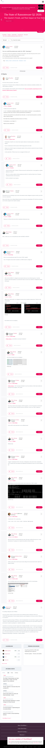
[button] (41, 6)
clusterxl (10, 60)
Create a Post (40, 31)
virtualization (21, 60)
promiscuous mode (15, 60)
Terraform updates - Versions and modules (33, 653)
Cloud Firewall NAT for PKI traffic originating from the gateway (32, 650)
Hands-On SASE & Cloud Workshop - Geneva (11, 714)
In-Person (5, 683)
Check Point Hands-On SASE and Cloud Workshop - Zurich (10, 694)
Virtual (5, 675)
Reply (39, 67)
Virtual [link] (12, 672)
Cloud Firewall (20, 34)
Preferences (41, 10)
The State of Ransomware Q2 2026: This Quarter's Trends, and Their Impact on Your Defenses (11, 680)
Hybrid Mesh (14, 34)
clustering (7, 60)
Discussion (26, 34)
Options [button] (42, 35)
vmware (24, 60)
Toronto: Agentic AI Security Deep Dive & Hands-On (11, 687)
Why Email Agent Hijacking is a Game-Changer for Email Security (11, 701)
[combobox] (27, 40)
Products (9, 34)
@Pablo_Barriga (9, 338)
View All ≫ (4, 663)
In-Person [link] (16, 672)
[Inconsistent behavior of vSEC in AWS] (43, 71)
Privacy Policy (9, 8)
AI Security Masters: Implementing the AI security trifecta (11, 708)
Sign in (10, 741)
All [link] (8, 672)
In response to (7, 106)
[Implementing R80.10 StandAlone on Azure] (2, 71)
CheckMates (4, 34)
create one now (36, 742)
